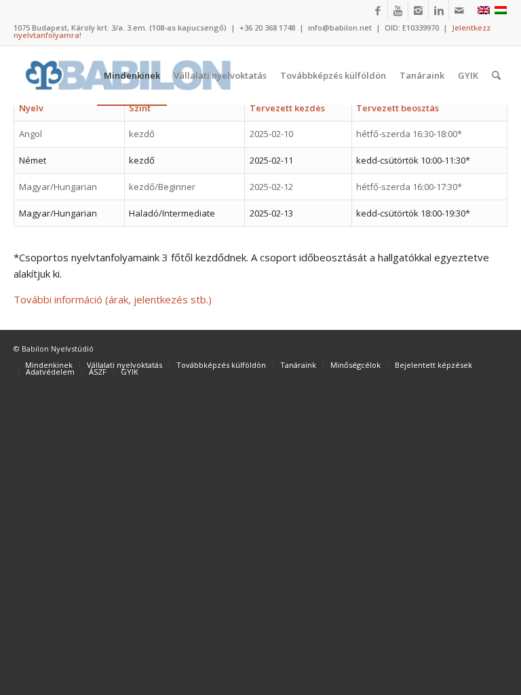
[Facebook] (377, 10)
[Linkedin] (438, 10)
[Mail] (459, 10)
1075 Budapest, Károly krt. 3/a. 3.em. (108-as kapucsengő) (120, 27)
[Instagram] (418, 10)
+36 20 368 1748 (267, 27)
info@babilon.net (340, 27)
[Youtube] (398, 10)
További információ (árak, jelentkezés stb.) (113, 299)
